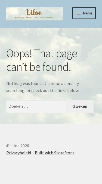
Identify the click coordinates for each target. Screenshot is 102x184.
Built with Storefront (55, 152)
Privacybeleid (18, 152)
